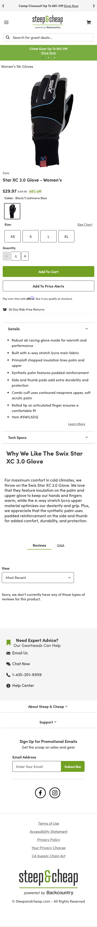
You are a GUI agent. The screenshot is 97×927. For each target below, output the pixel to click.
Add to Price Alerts (48, 285)
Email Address (24, 757)
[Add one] (25, 256)
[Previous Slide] (3, 6)
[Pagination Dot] (43, 57)
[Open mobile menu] (6, 22)
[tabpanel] (48, 582)
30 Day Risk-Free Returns (26, 309)
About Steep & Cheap (46, 706)
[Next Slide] (94, 6)
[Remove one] (6, 256)
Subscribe (73, 766)
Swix (6, 173)
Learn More (76, 423)
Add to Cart (48, 271)
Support (46, 721)
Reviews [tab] (39, 545)
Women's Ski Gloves (17, 66)
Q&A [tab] (60, 545)
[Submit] (7, 37)
